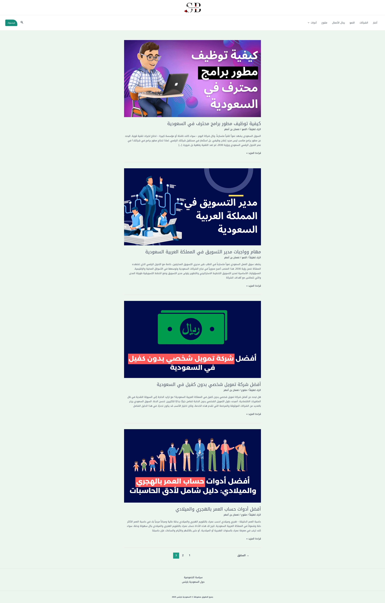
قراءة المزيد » (253, 153)
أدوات (314, 22)
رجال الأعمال (338, 22)
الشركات (364, 22)
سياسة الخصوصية (193, 577)
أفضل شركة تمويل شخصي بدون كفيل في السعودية (209, 384)
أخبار (375, 22)
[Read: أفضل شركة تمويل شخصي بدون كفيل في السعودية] (192, 339)
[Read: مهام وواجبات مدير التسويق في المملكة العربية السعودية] (192, 206)
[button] (309, 22)
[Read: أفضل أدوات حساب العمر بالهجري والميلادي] (192, 465)
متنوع (324, 22)
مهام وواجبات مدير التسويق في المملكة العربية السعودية (203, 252)
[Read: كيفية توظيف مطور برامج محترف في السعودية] (192, 78)
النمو (352, 22)
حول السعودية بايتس (193, 582)
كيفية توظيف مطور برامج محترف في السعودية (214, 123)
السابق (243, 555)
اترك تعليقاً (255, 129)
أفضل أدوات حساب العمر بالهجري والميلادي (218, 509)
